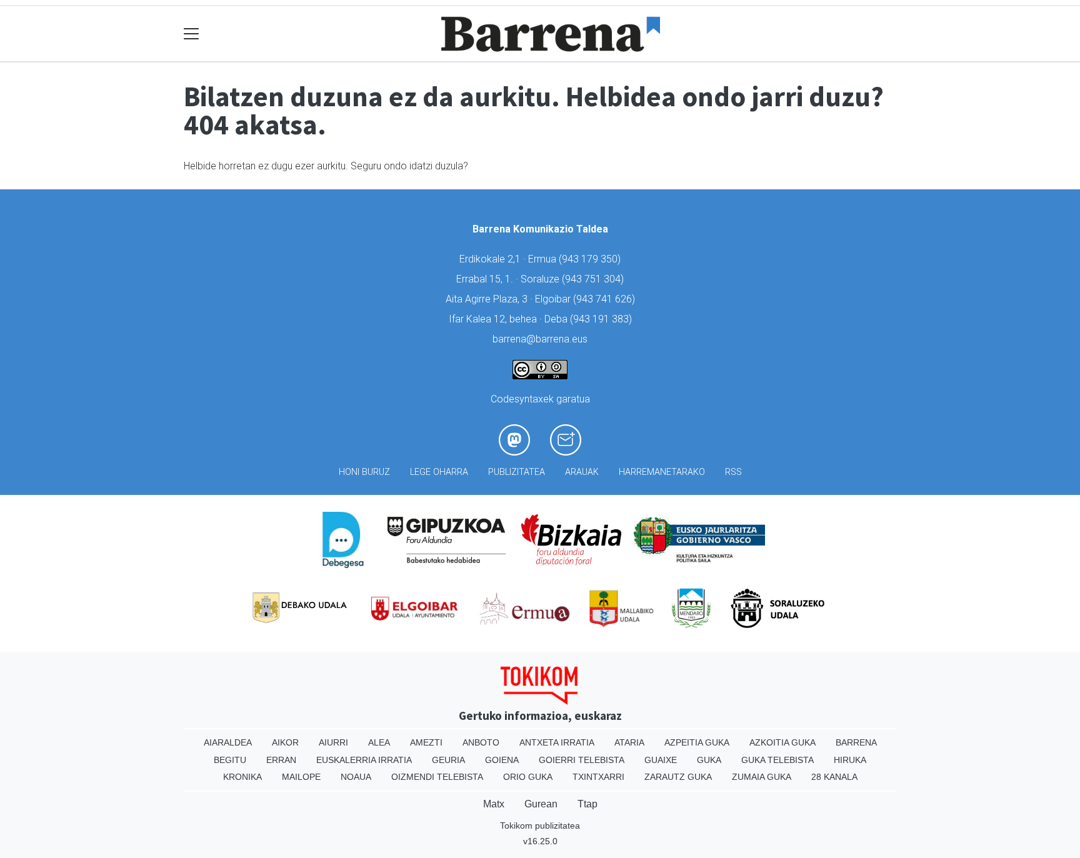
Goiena (502, 760)
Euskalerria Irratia (364, 760)
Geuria (448, 760)
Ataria (629, 742)
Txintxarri (598, 777)
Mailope (301, 777)
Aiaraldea (228, 742)
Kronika (242, 777)
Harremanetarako (662, 472)
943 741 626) (605, 299)
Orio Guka (527, 777)
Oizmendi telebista (437, 777)
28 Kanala (834, 777)
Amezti (426, 742)
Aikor (285, 742)
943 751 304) (594, 279)
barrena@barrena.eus (540, 339)
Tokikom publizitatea (540, 826)
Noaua (356, 777)
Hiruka (850, 760)
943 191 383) (602, 319)
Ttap (588, 804)
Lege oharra (439, 472)
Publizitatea (516, 472)
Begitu (230, 760)
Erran (281, 760)
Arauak (582, 472)
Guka (709, 760)
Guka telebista (777, 760)
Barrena (856, 742)
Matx (493, 804)
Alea (379, 742)
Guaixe (660, 760)
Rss (733, 472)
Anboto (480, 742)
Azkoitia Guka (782, 742)
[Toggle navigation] (191, 34)
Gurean (541, 804)
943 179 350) (591, 259)
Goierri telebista (581, 760)
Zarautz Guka (678, 777)
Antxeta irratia (556, 742)
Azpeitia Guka (696, 742)
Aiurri (333, 742)
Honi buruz (364, 472)
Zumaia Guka (761, 777)
